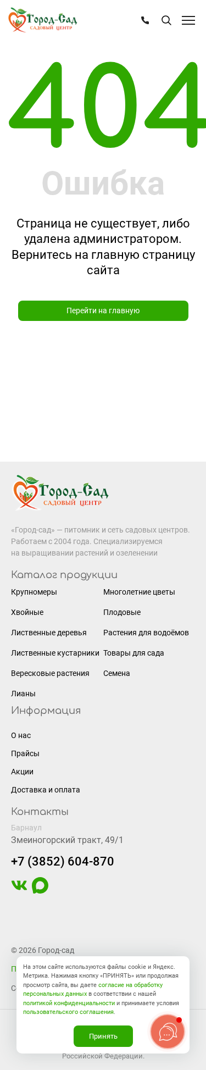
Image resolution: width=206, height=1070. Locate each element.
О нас (21, 735)
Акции (22, 771)
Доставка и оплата (45, 789)
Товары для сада (133, 652)
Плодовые (122, 612)
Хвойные (27, 612)
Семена (116, 673)
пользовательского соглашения (68, 1012)
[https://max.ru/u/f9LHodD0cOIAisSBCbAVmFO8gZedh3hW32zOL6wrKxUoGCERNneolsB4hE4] (40, 890)
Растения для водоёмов (146, 632)
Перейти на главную (103, 310)
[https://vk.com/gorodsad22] (19, 890)
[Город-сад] (42, 21)
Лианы (23, 693)
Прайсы (25, 753)
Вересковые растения (50, 673)
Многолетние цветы (139, 591)
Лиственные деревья (49, 632)
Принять (103, 1036)
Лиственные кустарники (55, 652)
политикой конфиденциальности (69, 1003)
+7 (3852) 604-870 (62, 861)
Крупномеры (34, 591)
